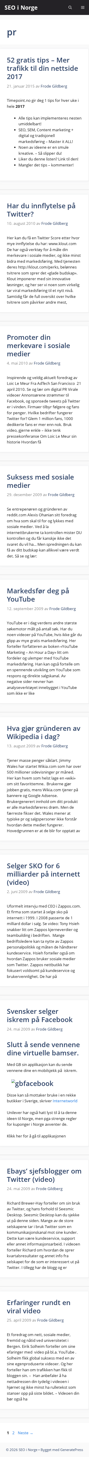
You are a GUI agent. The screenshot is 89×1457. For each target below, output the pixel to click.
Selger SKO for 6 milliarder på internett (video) (43, 874)
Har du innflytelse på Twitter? (41, 210)
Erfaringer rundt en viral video (39, 1306)
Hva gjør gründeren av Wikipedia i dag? (43, 732)
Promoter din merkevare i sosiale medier (38, 345)
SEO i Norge (21, 7)
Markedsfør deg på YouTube (38, 595)
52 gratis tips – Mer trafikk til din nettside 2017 (42, 68)
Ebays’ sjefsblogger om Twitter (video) (44, 1175)
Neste (25, 1432)
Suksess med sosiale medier (40, 481)
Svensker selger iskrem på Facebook (40, 1015)
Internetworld (65, 1100)
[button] (70, 7)
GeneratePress (71, 1449)
